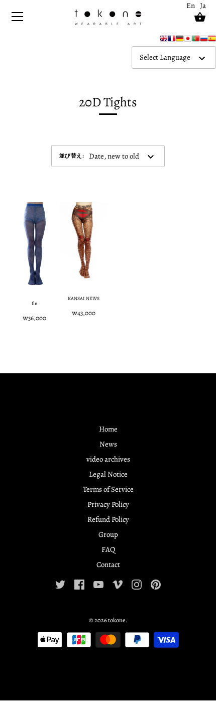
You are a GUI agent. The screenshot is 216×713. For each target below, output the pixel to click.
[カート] (200, 17)
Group (108, 534)
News (108, 444)
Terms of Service (108, 489)
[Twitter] (60, 584)
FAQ (108, 549)
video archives (108, 459)
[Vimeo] (118, 584)
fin (34, 303)
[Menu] (17, 19)
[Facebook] (79, 584)
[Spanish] (212, 41)
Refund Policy (108, 519)
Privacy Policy (108, 504)
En (190, 6)
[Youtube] (98, 584)
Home (108, 429)
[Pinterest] (156, 584)
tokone (117, 620)
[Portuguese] (196, 41)
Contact (108, 564)
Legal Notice (108, 474)
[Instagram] (137, 584)
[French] (172, 41)
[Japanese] (188, 41)
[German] (180, 41)
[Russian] (204, 41)
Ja (203, 6)
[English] (164, 41)
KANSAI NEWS (83, 298)
